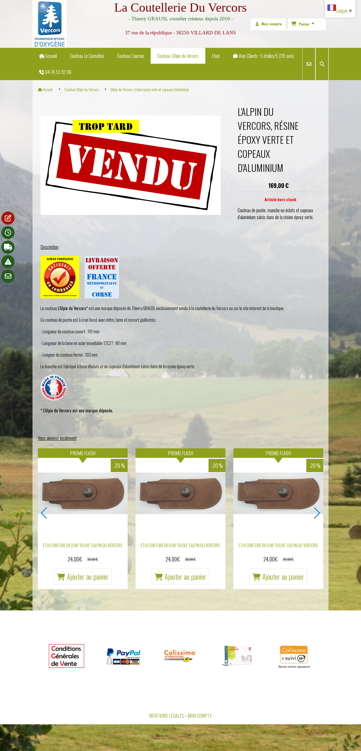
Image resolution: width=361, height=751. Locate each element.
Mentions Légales (166, 715)
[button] (44, 513)
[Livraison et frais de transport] (8, 247)
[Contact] (8, 276)
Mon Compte (200, 715)
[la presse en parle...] (8, 218)
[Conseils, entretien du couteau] (8, 261)
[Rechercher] (322, 64)
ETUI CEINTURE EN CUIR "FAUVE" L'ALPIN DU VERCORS (82, 545)
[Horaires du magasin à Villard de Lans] (8, 232)
